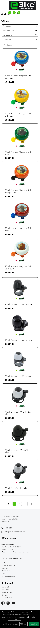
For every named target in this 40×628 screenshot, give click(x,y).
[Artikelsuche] (2, 14)
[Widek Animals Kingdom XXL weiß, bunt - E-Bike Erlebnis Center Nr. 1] (20, 249)
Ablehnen (23, 624)
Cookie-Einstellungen (10, 624)
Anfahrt (4, 579)
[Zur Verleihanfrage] (8, 14)
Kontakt (4, 563)
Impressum (5, 568)
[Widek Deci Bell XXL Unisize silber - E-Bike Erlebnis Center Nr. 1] (20, 395)
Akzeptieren (33, 624)
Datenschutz (5, 571)
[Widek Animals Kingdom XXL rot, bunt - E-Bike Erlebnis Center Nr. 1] (20, 211)
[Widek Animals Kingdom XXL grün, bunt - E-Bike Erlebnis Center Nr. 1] (20, 135)
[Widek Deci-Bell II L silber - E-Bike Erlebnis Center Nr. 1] (20, 471)
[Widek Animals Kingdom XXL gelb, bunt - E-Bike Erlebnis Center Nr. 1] (20, 97)
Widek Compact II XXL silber (18, 376)
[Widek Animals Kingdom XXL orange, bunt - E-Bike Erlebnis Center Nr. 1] (20, 173)
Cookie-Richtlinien (14, 620)
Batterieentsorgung (8, 576)
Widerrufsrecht (6, 598)
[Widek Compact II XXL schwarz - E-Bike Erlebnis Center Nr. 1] (20, 287)
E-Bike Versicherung (8, 565)
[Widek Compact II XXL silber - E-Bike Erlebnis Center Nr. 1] (20, 359)
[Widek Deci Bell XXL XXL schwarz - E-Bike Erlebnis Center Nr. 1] (20, 433)
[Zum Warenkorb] (18, 14)
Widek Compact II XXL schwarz (19, 304)
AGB (3, 573)
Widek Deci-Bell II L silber (16, 488)
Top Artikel (5, 590)
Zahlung (4, 595)
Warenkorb (5, 587)
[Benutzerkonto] (5, 14)
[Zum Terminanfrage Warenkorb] (14, 14)
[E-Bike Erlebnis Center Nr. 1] (22, 5)
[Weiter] (32, 504)
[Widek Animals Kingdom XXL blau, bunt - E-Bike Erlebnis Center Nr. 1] (20, 59)
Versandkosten (6, 592)
